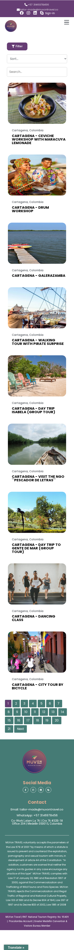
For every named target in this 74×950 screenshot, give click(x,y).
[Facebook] (21, 13)
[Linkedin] (35, 13)
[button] (17, 46)
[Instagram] (28, 13)
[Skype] (41, 13)
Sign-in (50, 13)
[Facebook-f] (25, 790)
